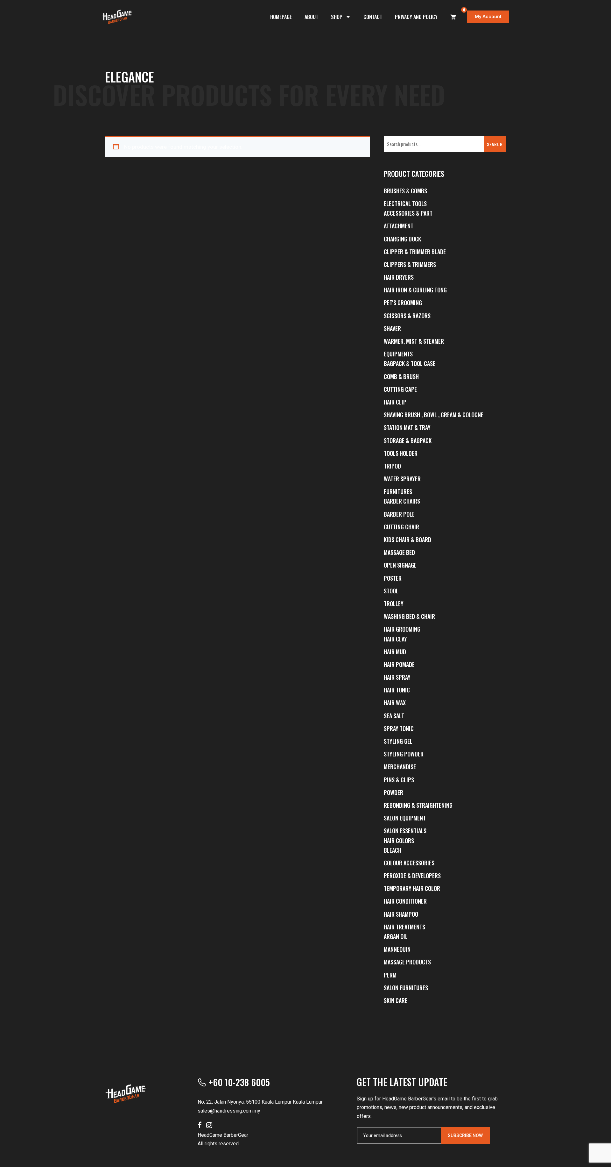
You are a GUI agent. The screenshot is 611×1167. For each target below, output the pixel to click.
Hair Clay (395, 639)
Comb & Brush (401, 376)
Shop (336, 17)
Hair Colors (399, 840)
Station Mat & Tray (407, 427)
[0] (453, 17)
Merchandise (400, 766)
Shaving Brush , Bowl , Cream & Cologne (433, 415)
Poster (393, 578)
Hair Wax (395, 702)
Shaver (392, 328)
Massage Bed (399, 552)
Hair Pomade (399, 664)
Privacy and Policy (416, 17)
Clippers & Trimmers (410, 264)
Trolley (394, 603)
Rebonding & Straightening (418, 805)
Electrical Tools (405, 203)
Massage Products (407, 962)
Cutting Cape (400, 389)
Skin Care (395, 1000)
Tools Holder (401, 453)
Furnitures (398, 491)
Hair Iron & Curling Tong (415, 290)
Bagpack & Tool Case (409, 363)
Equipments (398, 354)
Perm (390, 975)
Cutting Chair (401, 527)
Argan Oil (396, 936)
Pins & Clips (399, 780)
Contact (372, 17)
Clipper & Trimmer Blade (415, 251)
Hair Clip (395, 402)
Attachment (398, 226)
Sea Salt (394, 716)
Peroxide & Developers (412, 875)
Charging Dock (402, 239)
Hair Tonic (397, 690)
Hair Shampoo (401, 914)
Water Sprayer (402, 479)
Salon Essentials (405, 831)
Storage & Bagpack (408, 440)
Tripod (392, 466)
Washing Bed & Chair (409, 616)
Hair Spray (397, 677)
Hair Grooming (402, 629)
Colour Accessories (409, 863)
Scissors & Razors (407, 315)
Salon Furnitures (406, 988)
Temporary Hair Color (412, 888)
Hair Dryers (399, 277)
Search (495, 144)
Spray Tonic (399, 728)
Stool (391, 591)
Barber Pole (399, 514)
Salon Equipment (405, 818)
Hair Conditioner (405, 901)
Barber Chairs (402, 501)
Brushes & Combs (405, 191)
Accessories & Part (408, 213)
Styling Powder (404, 754)
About (311, 17)
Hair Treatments (404, 927)
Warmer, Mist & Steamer (414, 341)
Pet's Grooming (403, 302)
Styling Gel (398, 741)
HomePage (281, 17)
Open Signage (400, 565)
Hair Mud (395, 652)
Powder (393, 792)
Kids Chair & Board (407, 539)
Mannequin (397, 949)
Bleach (392, 850)
